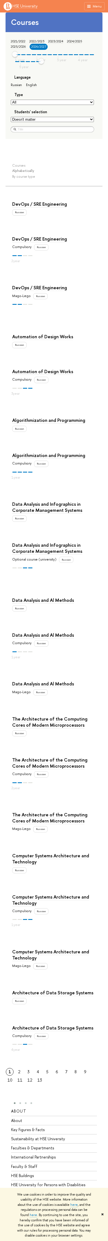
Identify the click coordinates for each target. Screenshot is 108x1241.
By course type (23, 176)
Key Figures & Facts (28, 1129)
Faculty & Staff (24, 1166)
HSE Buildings (22, 1175)
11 (19, 1080)
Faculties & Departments (32, 1147)
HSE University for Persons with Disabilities (48, 1184)
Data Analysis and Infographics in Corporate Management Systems (47, 507)
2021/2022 (18, 41)
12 (29, 1080)
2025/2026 (18, 46)
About (18, 1111)
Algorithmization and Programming (48, 420)
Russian (16, 84)
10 (9, 1080)
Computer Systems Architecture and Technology (50, 858)
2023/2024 (55, 41)
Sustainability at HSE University (38, 1138)
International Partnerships (33, 1157)
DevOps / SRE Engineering (39, 204)
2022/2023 (36, 41)
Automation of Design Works (42, 336)
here (74, 1205)
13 (39, 1080)
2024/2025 (74, 41)
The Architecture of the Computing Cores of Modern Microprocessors (50, 722)
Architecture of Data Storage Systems (52, 992)
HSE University (25, 6)
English (31, 84)
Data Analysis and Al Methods (43, 600)
